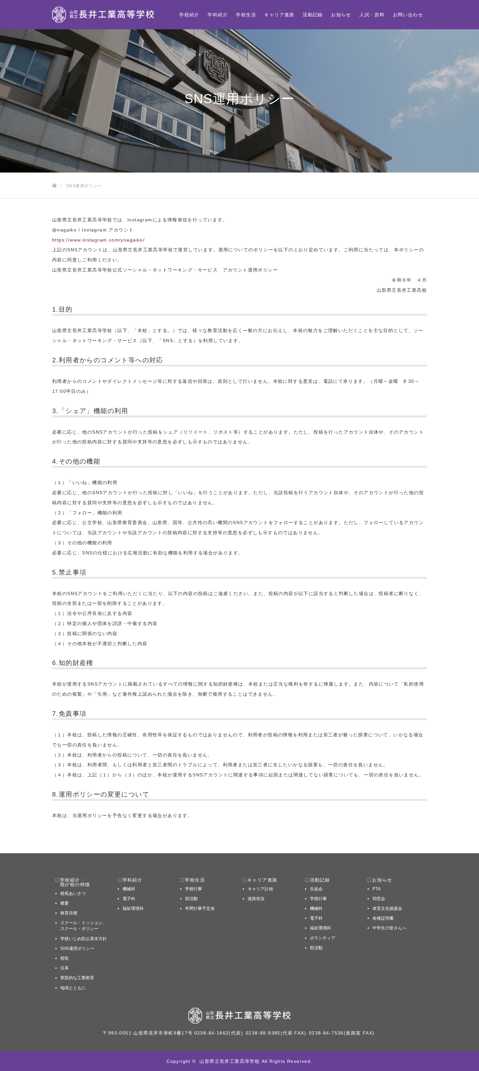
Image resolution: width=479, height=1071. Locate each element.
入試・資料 (372, 14)
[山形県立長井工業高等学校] (103, 14)
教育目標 (68, 913)
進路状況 (256, 898)
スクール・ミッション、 (83, 925)
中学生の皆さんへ (389, 927)
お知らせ (341, 14)
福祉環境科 (133, 908)
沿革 (64, 968)
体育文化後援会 (387, 908)
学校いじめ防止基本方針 (83, 938)
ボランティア (322, 938)
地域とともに (73, 987)
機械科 (129, 888)
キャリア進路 (279, 14)
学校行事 (193, 888)
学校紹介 (189, 14)
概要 (64, 903)
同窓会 (378, 898)
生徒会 (316, 888)
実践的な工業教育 (77, 977)
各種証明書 (383, 918)
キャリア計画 (260, 888)
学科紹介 (218, 14)
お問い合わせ (408, 14)
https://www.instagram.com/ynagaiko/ (98, 240)
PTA (376, 888)
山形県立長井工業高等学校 (229, 1061)
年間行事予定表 (200, 908)
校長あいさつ (73, 893)
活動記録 (313, 14)
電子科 (129, 898)
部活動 (191, 898)
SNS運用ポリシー (77, 948)
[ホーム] (54, 175)
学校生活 (246, 14)
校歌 (64, 958)
